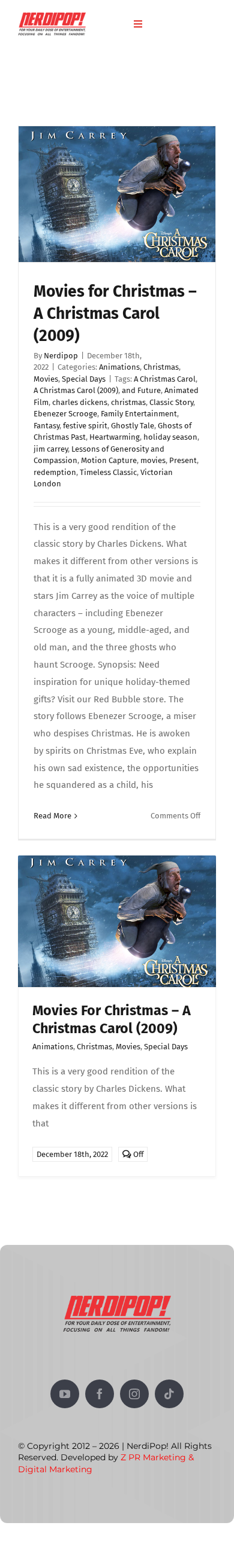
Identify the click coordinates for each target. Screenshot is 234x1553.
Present (183, 460)
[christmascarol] (117, 859)
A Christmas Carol (165, 378)
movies (153, 460)
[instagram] (134, 1394)
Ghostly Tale (132, 425)
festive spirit (85, 425)
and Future (141, 390)
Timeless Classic (108, 472)
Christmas (161, 367)
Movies (46, 378)
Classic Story (171, 402)
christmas (128, 402)
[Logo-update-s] (52, 16)
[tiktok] (169, 1394)
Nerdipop (61, 355)
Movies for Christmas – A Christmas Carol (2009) (115, 313)
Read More (52, 815)
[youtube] (64, 1394)
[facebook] (99, 1394)
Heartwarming (114, 437)
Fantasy (46, 425)
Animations (119, 367)
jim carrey (51, 448)
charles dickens (79, 402)
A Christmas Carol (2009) (76, 390)
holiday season (170, 437)
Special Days (84, 378)
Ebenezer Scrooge (65, 413)
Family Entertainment (139, 413)
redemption (55, 472)
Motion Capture (109, 460)
